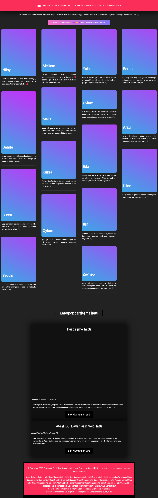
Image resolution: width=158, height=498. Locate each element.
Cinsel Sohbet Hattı (84, 480)
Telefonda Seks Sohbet (88, 486)
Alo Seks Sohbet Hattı (90, 483)
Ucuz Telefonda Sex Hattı (37, 477)
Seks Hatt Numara (91, 477)
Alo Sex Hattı (62, 483)
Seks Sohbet (54, 477)
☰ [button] (39, 5)
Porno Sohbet (75, 483)
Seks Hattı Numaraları (108, 477)
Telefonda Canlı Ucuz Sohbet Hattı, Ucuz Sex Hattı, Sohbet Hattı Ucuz (73, 468)
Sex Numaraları (76, 477)
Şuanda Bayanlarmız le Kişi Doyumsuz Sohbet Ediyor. (79, 22)
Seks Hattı (64, 477)
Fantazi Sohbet (42, 480)
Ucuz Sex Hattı (55, 480)
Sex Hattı (53, 483)
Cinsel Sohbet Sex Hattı (104, 480)
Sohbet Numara (69, 480)
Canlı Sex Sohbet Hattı (110, 483)
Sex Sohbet (73, 486)
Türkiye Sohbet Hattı (107, 486)
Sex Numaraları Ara (79, 414)
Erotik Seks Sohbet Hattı (56, 486)
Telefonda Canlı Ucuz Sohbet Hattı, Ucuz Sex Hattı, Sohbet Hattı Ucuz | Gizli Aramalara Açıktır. (82, 5)
